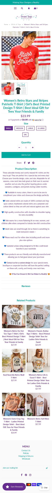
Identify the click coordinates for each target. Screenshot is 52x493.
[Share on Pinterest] (33, 163)
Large (30, 128)
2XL (25, 135)
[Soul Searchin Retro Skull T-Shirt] (13, 360)
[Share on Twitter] (29, 163)
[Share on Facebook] (25, 163)
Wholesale (26, 459)
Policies (26, 453)
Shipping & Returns (25, 456)
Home (6, 24)
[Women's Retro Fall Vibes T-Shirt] (38, 404)
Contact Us (26, 450)
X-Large (41, 128)
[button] (26, 120)
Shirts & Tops (16, 24)
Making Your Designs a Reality (26, 2)
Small (8, 128)
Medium (19, 128)
